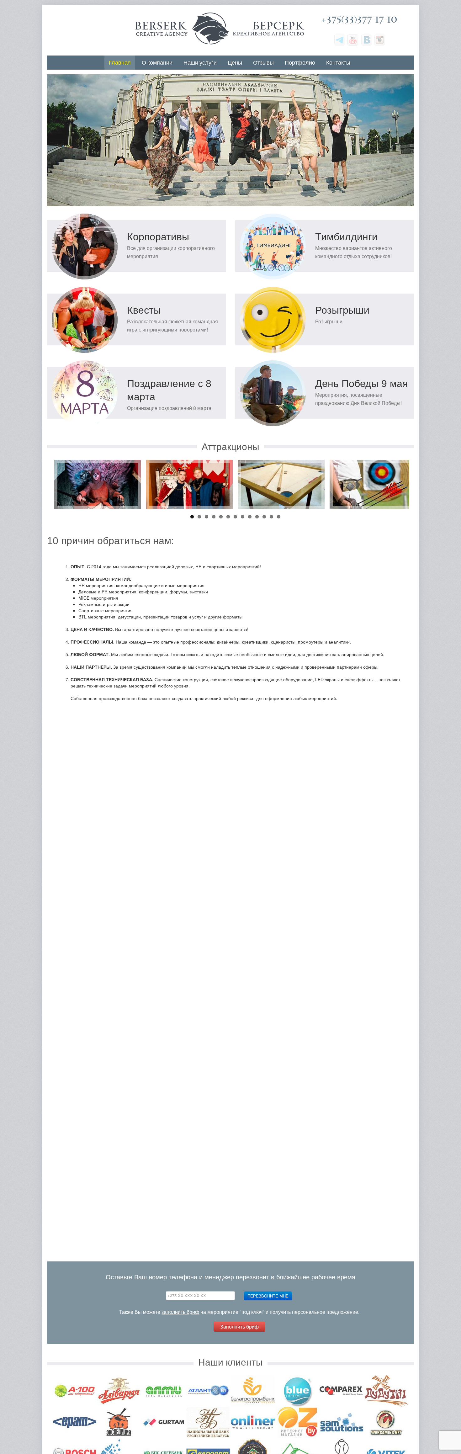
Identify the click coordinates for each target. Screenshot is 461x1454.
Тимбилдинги (346, 236)
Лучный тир (373, 466)
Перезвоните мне (268, 1296)
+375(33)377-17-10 (359, 19)
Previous (38, 447)
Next (423, 447)
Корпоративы (158, 236)
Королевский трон (189, 466)
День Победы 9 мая (361, 383)
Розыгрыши (342, 310)
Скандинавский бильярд (281, 466)
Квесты (144, 310)
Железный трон (97, 466)
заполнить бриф (180, 1312)
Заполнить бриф (239, 1326)
